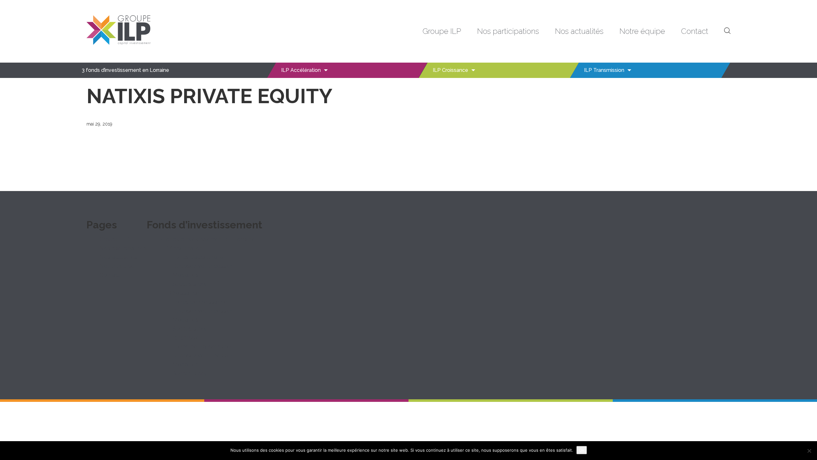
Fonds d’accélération (199, 257)
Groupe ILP (442, 31)
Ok (581, 450)
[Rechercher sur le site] (727, 31)
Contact (694, 31)
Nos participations (508, 31)
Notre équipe (642, 31)
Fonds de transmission (201, 346)
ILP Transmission (604, 70)
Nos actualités (579, 31)
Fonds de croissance (199, 301)
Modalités (185, 275)
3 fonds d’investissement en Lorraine (125, 70)
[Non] (809, 451)
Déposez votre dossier (202, 266)
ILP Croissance (450, 70)
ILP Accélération (301, 70)
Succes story (189, 283)
